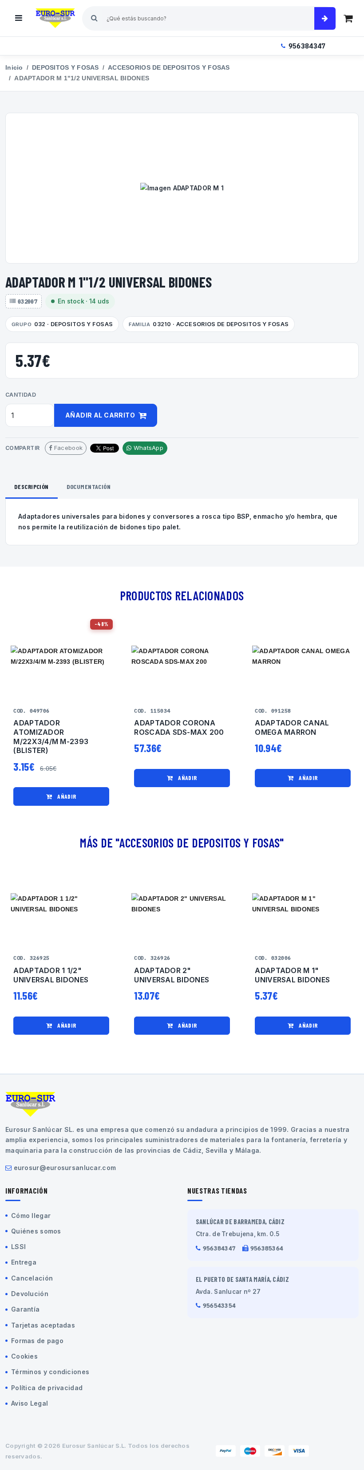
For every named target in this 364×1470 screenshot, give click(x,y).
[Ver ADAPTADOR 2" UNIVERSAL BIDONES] (182, 903)
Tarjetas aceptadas (43, 1325)
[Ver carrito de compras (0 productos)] (348, 18)
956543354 (219, 1305)
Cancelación (32, 1278)
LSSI (18, 1246)
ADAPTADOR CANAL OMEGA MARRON (292, 727)
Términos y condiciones (50, 1371)
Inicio (14, 67)
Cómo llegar (31, 1215)
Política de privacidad (47, 1387)
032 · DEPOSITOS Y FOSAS (62, 324)
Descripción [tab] (31, 486)
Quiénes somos (36, 1231)
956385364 (267, 1248)
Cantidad (20, 394)
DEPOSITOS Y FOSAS (65, 67)
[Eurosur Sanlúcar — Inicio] (55, 18)
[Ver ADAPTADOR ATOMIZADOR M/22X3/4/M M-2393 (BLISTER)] (61, 656)
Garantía (25, 1309)
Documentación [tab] (89, 486)
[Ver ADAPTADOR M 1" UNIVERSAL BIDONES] (302, 903)
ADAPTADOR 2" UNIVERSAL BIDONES (171, 975)
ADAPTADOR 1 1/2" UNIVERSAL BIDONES (50, 975)
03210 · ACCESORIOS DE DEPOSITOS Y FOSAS (209, 324)
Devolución (29, 1293)
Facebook (67, 447)
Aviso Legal (29, 1403)
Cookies (24, 1356)
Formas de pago (37, 1340)
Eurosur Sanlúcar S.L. (94, 1445)
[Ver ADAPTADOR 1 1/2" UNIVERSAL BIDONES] (61, 903)
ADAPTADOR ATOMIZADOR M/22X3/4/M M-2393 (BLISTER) (50, 736)
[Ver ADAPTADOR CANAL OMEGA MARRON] (302, 656)
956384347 (307, 46)
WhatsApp (147, 447)
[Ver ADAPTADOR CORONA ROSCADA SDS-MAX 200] (182, 656)
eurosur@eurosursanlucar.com (65, 1167)
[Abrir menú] (18, 18)
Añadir (66, 796)
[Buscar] (325, 18)
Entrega (23, 1262)
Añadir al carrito (101, 415)
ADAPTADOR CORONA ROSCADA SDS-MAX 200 (179, 727)
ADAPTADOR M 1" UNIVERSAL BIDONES (292, 975)
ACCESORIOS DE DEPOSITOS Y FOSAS (169, 67)
